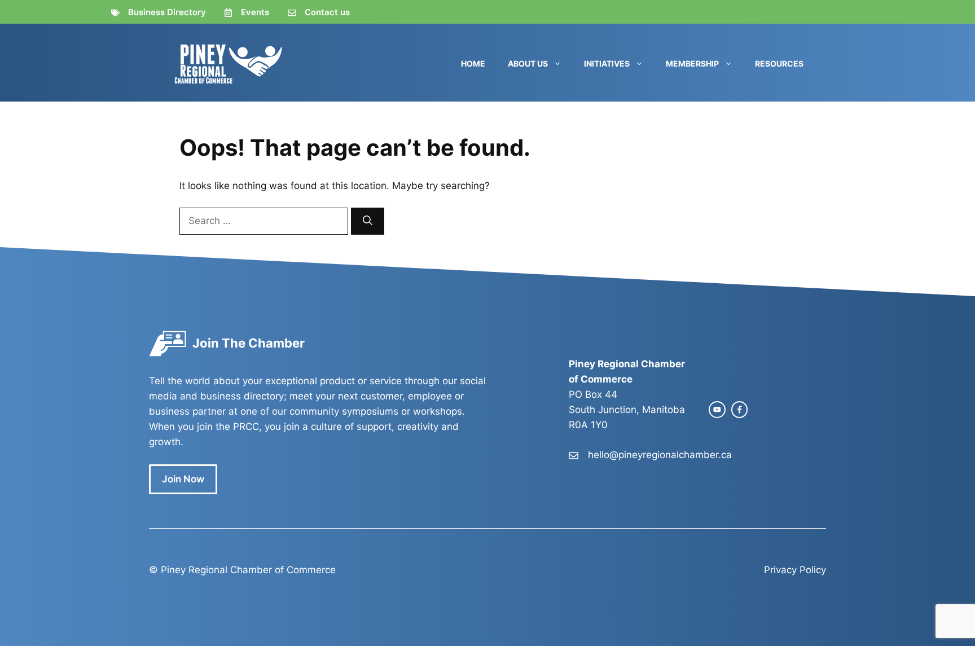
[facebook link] (739, 409)
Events (255, 12)
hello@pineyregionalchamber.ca (660, 454)
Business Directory (167, 12)
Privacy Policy (795, 569)
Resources (779, 63)
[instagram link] (717, 409)
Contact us (327, 12)
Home (473, 63)
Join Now (183, 479)
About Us (528, 63)
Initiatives (607, 63)
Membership (692, 63)
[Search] (367, 221)
